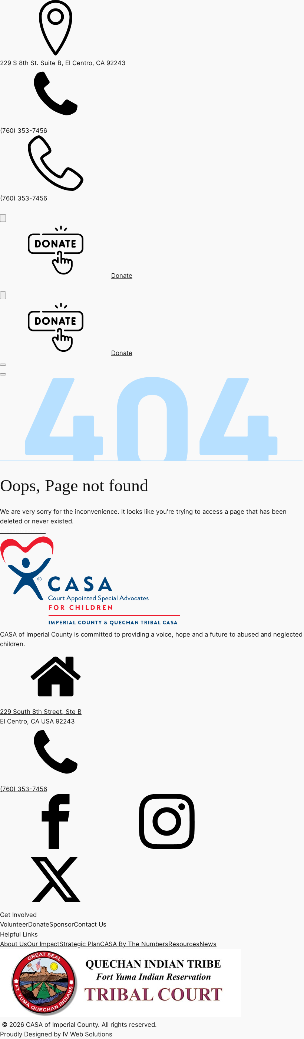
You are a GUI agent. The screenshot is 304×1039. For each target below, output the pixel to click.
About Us (13, 944)
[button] (66, 275)
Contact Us (90, 924)
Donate (38, 924)
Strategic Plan (79, 944)
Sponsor (61, 924)
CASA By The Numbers (134, 944)
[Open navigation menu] (3, 218)
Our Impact (43, 944)
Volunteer (14, 924)
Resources (183, 944)
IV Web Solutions (87, 1034)
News (208, 944)
